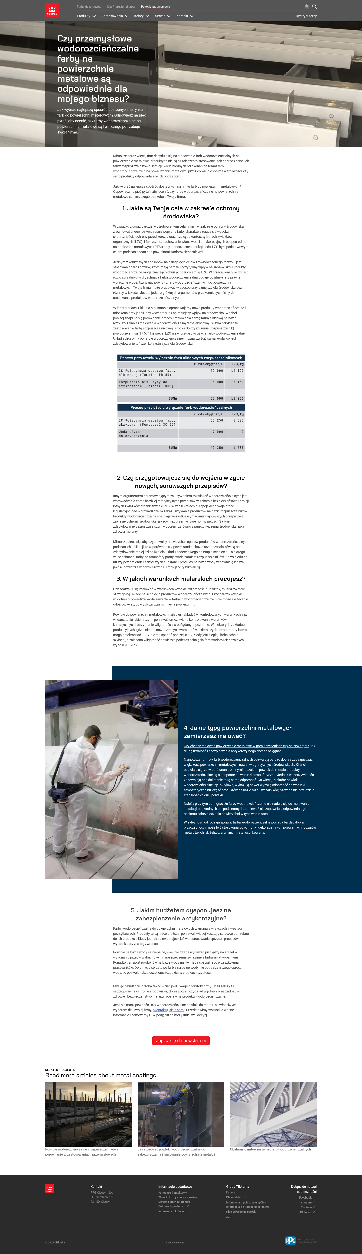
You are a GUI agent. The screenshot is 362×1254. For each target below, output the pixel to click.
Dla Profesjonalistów (121, 6)
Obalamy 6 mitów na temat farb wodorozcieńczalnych (270, 1149)
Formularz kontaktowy (172, 1192)
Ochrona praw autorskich (174, 1201)
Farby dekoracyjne (89, 6)
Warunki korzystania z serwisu (177, 1197)
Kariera (230, 1192)
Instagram (305, 1202)
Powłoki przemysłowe (155, 6)
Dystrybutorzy (306, 16)
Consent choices (175, 1242)
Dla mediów (233, 1197)
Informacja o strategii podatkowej (247, 1207)
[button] (306, 6)
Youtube (306, 1207)
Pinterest (306, 1212)
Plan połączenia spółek (241, 1211)
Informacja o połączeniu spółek (246, 1202)
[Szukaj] (314, 7)
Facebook (305, 1197)
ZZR (228, 1217)
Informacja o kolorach (172, 1211)
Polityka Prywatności (171, 1206)
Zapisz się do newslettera (181, 1040)
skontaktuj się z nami (168, 1010)
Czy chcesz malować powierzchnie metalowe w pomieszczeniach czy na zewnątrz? (246, 746)
